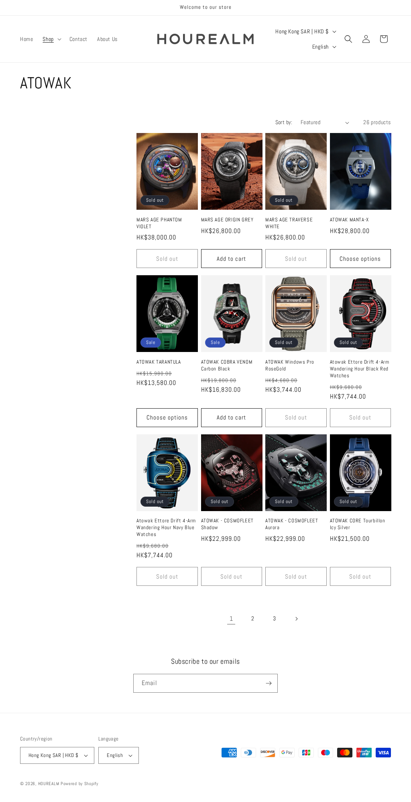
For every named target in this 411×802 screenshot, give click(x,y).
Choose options (360, 258)
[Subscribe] (268, 683)
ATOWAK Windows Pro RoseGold (289, 365)
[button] (51, 39)
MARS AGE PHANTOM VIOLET (159, 223)
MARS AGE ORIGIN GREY (227, 220)
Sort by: (284, 122)
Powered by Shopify (79, 783)
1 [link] (231, 618)
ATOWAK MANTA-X (349, 220)
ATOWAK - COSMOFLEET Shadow (227, 524)
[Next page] (296, 619)
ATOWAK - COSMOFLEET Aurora (291, 524)
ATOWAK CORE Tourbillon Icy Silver (357, 524)
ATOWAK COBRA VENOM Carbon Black (227, 365)
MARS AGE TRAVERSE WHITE (289, 223)
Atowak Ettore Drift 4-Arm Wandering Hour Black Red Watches (359, 369)
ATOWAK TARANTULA (158, 362)
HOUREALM (48, 783)
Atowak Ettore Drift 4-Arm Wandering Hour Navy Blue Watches (166, 528)
